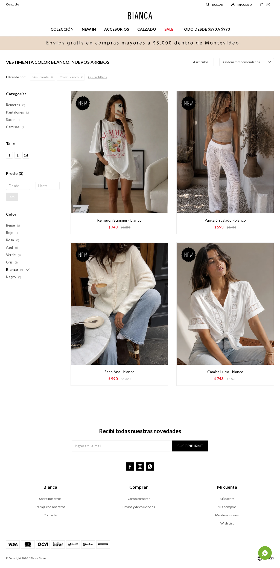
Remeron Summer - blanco (119, 220)
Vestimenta (41, 77)
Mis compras (227, 507)
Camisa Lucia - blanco (225, 371)
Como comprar (139, 499)
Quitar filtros (97, 77)
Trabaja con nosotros (50, 507)
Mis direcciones (227, 515)
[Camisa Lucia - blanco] (225, 303)
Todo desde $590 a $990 (206, 29)
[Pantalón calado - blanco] (225, 152)
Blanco (69, 77)
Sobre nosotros (50, 499)
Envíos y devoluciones (138, 507)
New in (89, 29)
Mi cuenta (227, 499)
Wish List (227, 523)
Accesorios (116, 29)
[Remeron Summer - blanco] (119, 152)
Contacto (12, 4)
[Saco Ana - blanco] (119, 303)
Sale (168, 29)
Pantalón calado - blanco (225, 220)
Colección (62, 29)
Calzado (146, 29)
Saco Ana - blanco (119, 371)
